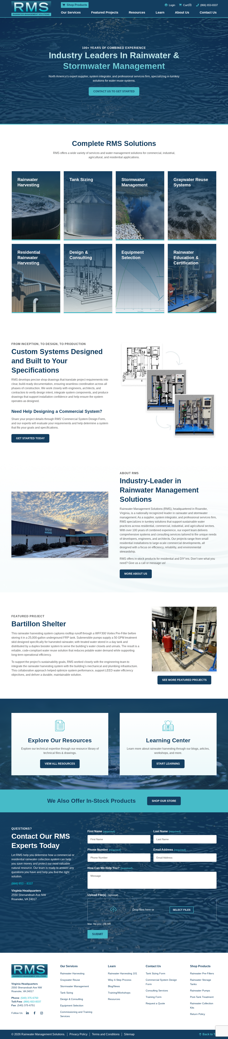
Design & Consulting (71, 999)
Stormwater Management (74, 986)
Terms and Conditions (106, 1034)
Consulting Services (157, 990)
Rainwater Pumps (200, 990)
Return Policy (197, 1014)
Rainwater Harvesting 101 (122, 973)
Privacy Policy (78, 1034)
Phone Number (104, 849)
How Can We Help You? (110, 868)
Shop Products (200, 966)
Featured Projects (104, 12)
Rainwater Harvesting (72, 973)
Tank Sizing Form (155, 973)
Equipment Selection (71, 1005)
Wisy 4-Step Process (119, 979)
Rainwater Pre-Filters (202, 973)
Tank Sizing (66, 992)
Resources (137, 12)
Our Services (71, 12)
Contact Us (208, 12)
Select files (181, 909)
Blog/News (114, 986)
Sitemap (129, 1034)
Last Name (167, 831)
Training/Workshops (119, 992)
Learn (160, 12)
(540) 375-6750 (29, 997)
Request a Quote (155, 1003)
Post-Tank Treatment (202, 997)
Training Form (154, 997)
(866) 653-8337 (32, 1001)
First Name (101, 831)
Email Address (169, 849)
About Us (182, 12)
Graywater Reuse (70, 979)
